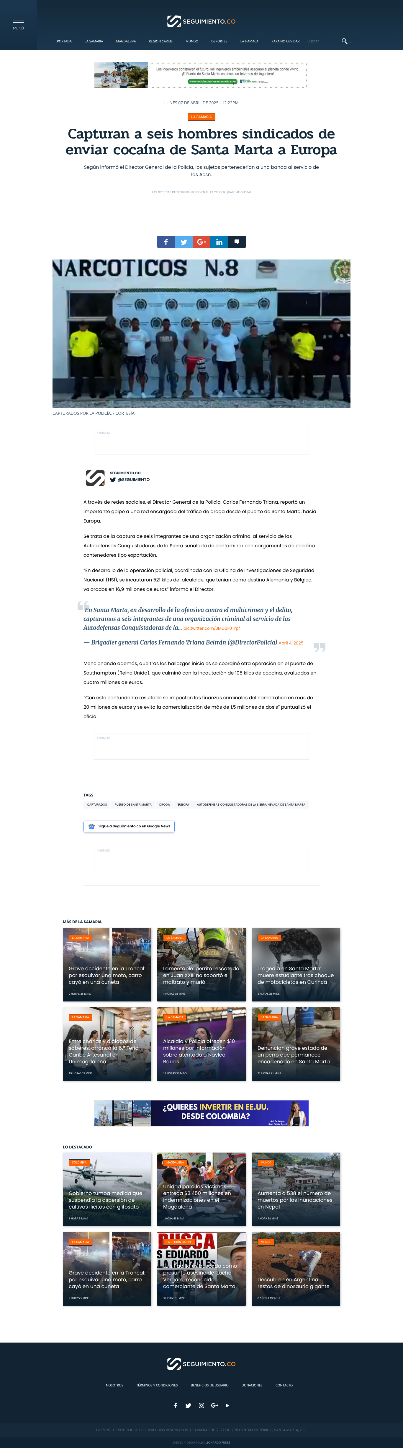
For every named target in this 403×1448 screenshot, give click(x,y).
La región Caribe (179, 1242)
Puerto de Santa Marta (133, 804)
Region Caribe (161, 41)
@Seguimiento (134, 479)
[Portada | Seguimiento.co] (202, 21)
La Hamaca (249, 41)
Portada (64, 41)
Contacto (284, 1385)
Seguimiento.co (125, 473)
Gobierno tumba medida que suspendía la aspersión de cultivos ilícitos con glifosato (105, 1200)
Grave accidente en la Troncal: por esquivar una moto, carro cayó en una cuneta (107, 975)
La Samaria (94, 41)
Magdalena (126, 41)
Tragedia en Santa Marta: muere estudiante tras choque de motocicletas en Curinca (296, 975)
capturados (97, 804)
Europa (183, 804)
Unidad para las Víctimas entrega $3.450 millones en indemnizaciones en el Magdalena (197, 1196)
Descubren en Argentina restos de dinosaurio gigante (294, 1283)
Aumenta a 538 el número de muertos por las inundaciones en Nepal (295, 1200)
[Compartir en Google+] (201, 242)
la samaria (201, 117)
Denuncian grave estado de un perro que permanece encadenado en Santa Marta (294, 1054)
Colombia (79, 1162)
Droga (164, 804)
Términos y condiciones (157, 1385)
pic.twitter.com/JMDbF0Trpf (212, 628)
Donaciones (252, 1385)
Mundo (192, 41)
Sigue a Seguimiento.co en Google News (135, 826)
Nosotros (114, 1385)
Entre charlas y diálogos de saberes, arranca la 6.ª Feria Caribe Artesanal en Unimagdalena (104, 1051)
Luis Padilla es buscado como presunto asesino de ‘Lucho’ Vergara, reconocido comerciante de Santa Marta (200, 1276)
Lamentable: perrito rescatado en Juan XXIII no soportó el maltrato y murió (201, 975)
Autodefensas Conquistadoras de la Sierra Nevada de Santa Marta (251, 804)
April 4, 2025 (291, 643)
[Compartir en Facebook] (166, 242)
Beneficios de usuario (210, 1385)
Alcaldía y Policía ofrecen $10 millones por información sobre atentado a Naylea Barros (199, 1051)
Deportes (219, 41)
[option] (201, 337)
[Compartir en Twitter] (184, 242)
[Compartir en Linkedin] (219, 242)
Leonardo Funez (217, 1442)
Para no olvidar (285, 41)
